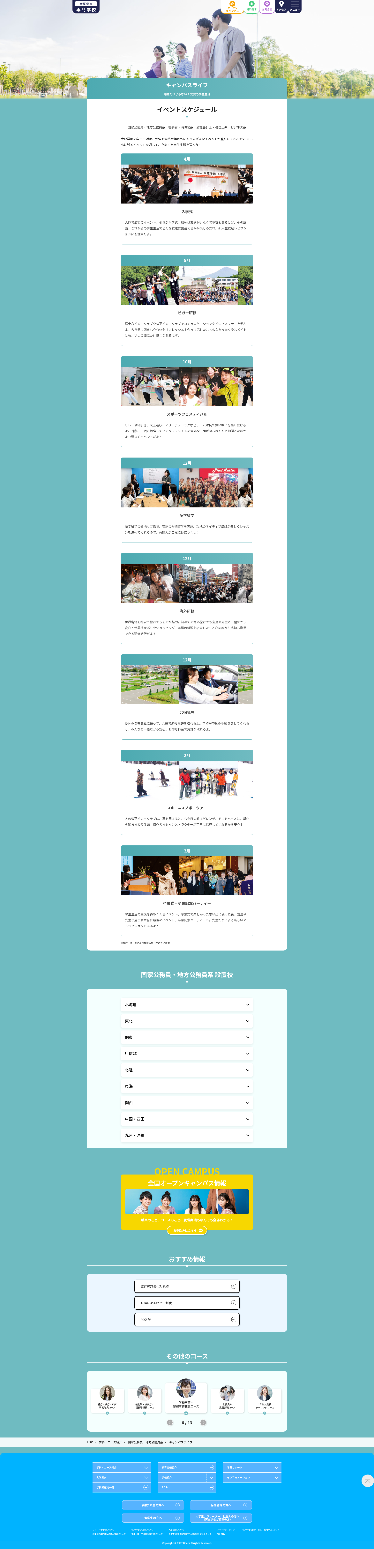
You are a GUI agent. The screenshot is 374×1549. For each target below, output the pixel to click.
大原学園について (176, 1530)
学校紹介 (167, 1477)
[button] (170, 1422)
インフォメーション (238, 1477)
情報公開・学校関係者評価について (147, 1534)
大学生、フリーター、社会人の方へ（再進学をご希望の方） (217, 1517)
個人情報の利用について (142, 1530)
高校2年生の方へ (153, 1505)
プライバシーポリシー (227, 1530)
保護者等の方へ (221, 1505)
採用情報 (221, 1534)
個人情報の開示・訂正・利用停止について (261, 1530)
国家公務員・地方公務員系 (145, 1442)
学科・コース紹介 (110, 1442)
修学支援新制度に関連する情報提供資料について (189, 1534)
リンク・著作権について (103, 1530)
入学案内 (101, 1477)
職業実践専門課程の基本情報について (109, 1534)
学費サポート (234, 1467)
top (90, 1442)
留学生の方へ (153, 1518)
